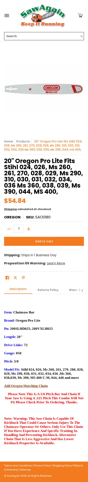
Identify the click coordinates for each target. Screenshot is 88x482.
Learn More (56, 263)
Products (23, 141)
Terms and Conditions (18, 465)
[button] (80, 15)
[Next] (79, 289)
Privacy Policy (42, 465)
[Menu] (6, 15)
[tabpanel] (44, 371)
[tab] (18, 290)
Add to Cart (44, 241)
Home (8, 141)
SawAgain (13, 476)
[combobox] (41, 36)
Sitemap (25, 469)
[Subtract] (9, 229)
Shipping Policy (62, 465)
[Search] (81, 36)
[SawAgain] (43, 15)
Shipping (10, 209)
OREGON (12, 217)
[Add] (29, 229)
